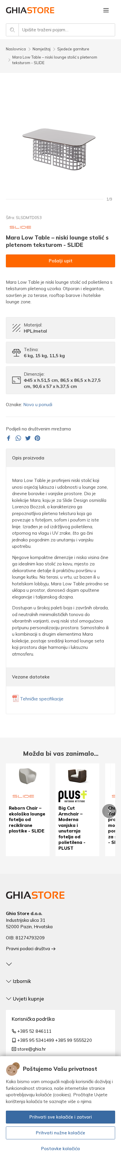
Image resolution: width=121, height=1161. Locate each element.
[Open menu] (106, 10)
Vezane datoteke (31, 677)
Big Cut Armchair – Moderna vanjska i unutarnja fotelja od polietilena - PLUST (71, 828)
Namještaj (42, 49)
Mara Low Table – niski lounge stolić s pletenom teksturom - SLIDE (54, 60)
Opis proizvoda (28, 458)
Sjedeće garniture (73, 49)
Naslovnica (16, 49)
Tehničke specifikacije (41, 699)
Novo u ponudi (37, 404)
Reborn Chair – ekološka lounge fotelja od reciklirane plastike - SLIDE (27, 819)
